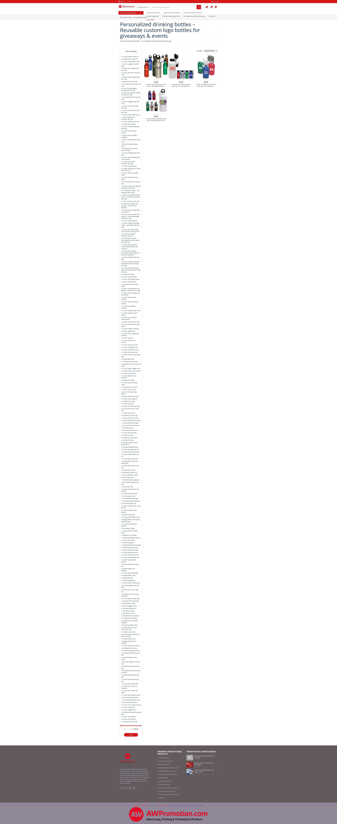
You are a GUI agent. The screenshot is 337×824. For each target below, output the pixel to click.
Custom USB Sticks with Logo (131, 406)
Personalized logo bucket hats (131, 501)
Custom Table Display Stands (131, 279)
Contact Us (212, 16)
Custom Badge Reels (129, 331)
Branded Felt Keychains (129, 373)
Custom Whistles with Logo (130, 396)
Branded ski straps (128, 428)
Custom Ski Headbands (129, 716)
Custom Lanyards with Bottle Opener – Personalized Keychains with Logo (130, 197)
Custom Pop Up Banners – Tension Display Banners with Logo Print (129, 246)
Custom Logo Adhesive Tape (131, 322)
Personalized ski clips (129, 528)
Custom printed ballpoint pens (131, 517)
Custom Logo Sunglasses (130, 399)
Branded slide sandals (129, 603)
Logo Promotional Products (171, 13)
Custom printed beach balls (130, 550)
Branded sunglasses (128, 542)
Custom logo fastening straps (131, 598)
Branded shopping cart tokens (131, 650)
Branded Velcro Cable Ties (130, 59)
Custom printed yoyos (129, 413)
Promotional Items (164, 758)
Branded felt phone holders (130, 547)
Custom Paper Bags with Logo (131, 695)
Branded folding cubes (129, 639)
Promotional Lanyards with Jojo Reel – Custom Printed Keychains (129, 205)
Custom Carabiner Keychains (131, 329)
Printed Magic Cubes (129, 359)
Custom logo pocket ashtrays (131, 645)
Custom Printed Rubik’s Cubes (131, 61)
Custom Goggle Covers (129, 710)
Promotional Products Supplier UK (168, 788)
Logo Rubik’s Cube (128, 487)
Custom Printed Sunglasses (130, 56)
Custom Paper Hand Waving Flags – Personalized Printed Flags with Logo (131, 270)
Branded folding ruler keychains (132, 420)
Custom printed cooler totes (131, 418)
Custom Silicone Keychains (130, 684)
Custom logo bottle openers (131, 449)
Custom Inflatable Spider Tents (131, 310)
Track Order (150, 20)
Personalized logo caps (129, 503)
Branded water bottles (140, 17)
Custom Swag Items (153, 16)
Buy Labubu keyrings (129, 611)
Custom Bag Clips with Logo (131, 121)
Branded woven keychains (130, 493)
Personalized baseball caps (130, 498)
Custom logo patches (129, 496)
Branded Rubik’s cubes (129, 575)
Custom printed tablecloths (130, 573)
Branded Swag (163, 778)
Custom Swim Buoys (129, 707)
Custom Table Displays (129, 282)
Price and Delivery (164, 764)
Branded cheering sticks (129, 608)
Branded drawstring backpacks (131, 538)
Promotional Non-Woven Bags (131, 371)
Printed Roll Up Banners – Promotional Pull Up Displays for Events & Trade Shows (130, 253)
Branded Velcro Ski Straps (130, 81)
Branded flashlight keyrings (130, 447)
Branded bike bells (128, 578)
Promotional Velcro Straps (130, 361)
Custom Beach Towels (129, 389)
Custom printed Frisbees (130, 433)
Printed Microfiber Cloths (130, 702)
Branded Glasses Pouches (130, 387)
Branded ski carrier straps (130, 437)
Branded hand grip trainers (130, 625)
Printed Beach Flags (128, 274)
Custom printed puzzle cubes (131, 425)
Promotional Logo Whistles (130, 697)
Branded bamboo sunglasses (131, 480)
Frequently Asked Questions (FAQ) (169, 768)
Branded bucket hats (129, 613)
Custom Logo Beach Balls (130, 345)
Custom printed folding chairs (131, 557)
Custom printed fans (128, 540)
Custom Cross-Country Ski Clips (132, 705)
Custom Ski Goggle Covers (130, 347)
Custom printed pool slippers (131, 423)
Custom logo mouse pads (130, 459)
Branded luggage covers (130, 606)
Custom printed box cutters (130, 475)
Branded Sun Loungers (129, 124)
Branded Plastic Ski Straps (130, 721)
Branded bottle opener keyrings (132, 545)
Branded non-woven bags (130, 415)
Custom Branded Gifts (165, 781)
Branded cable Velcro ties (130, 472)
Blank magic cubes (128, 477)
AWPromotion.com (163, 805)
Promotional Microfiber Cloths (131, 700)
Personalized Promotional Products (194, 16)
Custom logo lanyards (129, 470)
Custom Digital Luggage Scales (132, 368)
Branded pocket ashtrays (130, 648)
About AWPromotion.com (166, 761)
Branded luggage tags (129, 580)
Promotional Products (153, 13)
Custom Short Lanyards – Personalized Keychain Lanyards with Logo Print (130, 240)
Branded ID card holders (130, 535)
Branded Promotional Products (193, 13)
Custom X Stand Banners (130, 277)
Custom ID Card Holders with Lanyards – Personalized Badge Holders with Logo (130, 216)
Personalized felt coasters (130, 430)
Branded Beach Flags (129, 401)
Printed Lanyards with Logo (130, 350)
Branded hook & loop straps (131, 601)
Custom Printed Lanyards (130, 221)
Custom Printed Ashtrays (130, 166)
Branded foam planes (129, 514)
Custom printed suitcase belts (131, 583)
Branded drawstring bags (130, 618)
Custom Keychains (128, 338)
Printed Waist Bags (128, 404)
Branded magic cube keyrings (131, 452)
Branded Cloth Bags (128, 380)
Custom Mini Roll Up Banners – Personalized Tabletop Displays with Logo (131, 263)
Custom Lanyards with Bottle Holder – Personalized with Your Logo (130, 225)
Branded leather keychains (130, 552)
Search (131, 735)
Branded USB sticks (128, 440)
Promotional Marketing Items (171, 16)
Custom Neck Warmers (129, 719)
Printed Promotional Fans (130, 352)
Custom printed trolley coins (131, 555)
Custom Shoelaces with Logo (131, 201)
